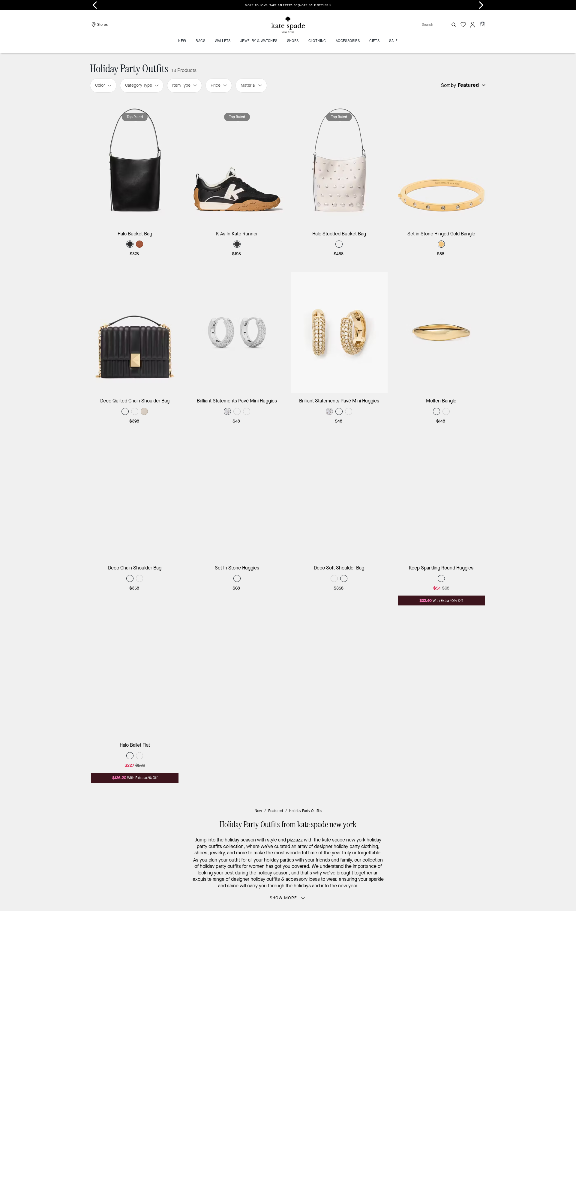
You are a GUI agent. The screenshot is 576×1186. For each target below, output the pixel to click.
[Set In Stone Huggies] (237, 499)
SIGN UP (463, 936)
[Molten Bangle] (441, 332)
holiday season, (273, 873)
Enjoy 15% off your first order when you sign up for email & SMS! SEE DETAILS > (288, 5)
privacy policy (382, 965)
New (258, 810)
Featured (275, 810)
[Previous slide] (95, 5)
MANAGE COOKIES (432, 1030)
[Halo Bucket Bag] (134, 165)
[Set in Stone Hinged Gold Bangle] (441, 165)
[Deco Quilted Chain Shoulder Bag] (134, 332)
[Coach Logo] (288, 24)
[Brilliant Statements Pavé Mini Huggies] (237, 332)
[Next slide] (481, 5)
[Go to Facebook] (367, 978)
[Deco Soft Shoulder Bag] (339, 499)
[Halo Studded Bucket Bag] (339, 165)
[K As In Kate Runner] (237, 165)
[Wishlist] (463, 24)
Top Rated (135, 117)
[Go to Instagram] (353, 978)
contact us (411, 965)
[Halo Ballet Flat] (134, 676)
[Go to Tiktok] (408, 978)
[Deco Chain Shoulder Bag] (134, 499)
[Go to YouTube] (395, 978)
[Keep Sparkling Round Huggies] (441, 499)
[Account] (472, 24)
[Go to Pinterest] (381, 978)
